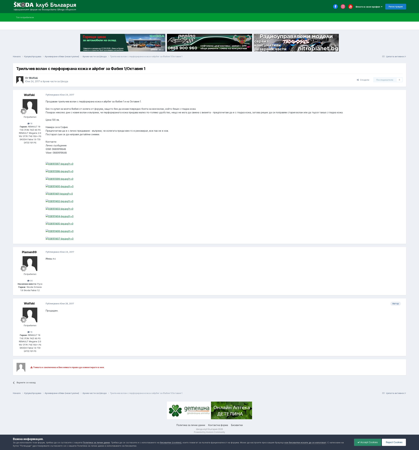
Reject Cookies (393, 442)
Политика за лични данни (190, 425)
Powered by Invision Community (209, 432)
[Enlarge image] (59, 163)
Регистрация (396, 6)
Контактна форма (218, 425)
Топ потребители (25, 17)
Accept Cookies (369, 442)
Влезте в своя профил (368, 6)
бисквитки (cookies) (170, 442)
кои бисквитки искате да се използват (305, 442)
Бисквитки (237, 425)
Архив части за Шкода (55, 81)
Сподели (364, 79)
